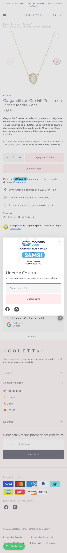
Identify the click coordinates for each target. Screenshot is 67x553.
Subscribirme (33, 299)
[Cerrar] (59, 241)
